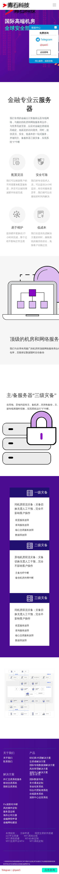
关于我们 (7, 758)
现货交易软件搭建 (44, 833)
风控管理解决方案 (39, 769)
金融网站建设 (10, 823)
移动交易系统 (10, 783)
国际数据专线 (36, 779)
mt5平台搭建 (12, 836)
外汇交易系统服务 (12, 779)
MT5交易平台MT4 (15, 841)
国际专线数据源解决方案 (42, 765)
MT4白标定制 (32, 838)
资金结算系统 (36, 787)
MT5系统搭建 (13, 838)
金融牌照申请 (10, 819)
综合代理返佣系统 (39, 790)
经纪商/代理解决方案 (40, 758)
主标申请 (24, 833)
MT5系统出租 (31, 836)
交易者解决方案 (38, 762)
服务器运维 (9, 812)
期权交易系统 (10, 787)
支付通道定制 (36, 783)
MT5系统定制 (36, 841)
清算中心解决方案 (39, 772)
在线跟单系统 (36, 794)
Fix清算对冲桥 (10, 804)
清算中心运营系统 (39, 798)
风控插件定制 (10, 808)
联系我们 (7, 762)
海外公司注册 (10, 815)
